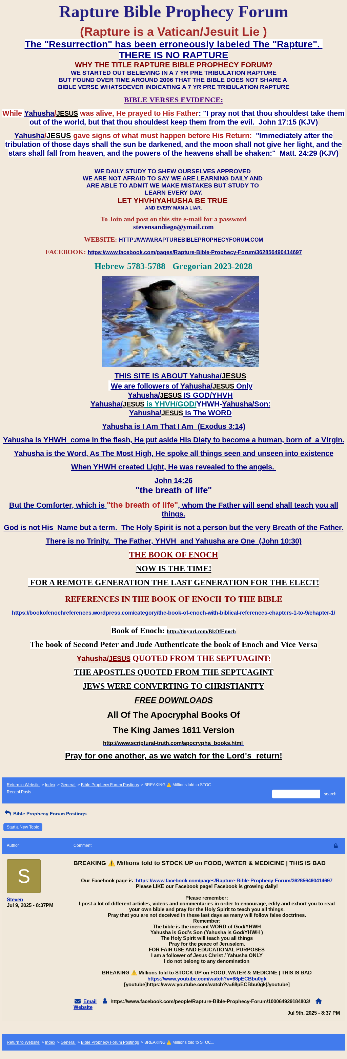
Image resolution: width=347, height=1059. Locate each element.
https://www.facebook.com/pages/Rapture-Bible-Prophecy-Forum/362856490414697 (234, 880)
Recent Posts (19, 792)
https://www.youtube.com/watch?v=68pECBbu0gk (206, 978)
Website (83, 1007)
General (68, 784)
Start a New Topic (23, 827)
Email (90, 1001)
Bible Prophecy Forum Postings (110, 784)
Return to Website (23, 784)
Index (50, 784)
